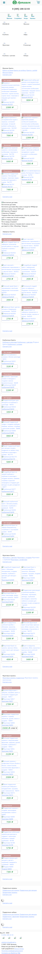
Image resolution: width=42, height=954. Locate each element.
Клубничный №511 (8, 363)
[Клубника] (10, 36)
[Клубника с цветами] (10, 57)
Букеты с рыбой (32, 70)
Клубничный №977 (8, 491)
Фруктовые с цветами (10, 557)
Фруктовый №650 (27, 580)
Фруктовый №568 (27, 656)
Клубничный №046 (8, 512)
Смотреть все (7, 74)
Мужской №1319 (27, 97)
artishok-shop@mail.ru (9, 942)
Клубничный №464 (8, 536)
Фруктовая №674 (7, 795)
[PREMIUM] (10, 26)
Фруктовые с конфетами (19, 559)
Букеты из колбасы (20, 70)
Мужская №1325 (27, 134)
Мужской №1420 (27, 160)
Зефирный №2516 (8, 255)
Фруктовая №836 (7, 819)
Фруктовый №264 (7, 635)
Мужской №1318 (7, 132)
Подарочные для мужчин (11, 890)
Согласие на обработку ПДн (11, 953)
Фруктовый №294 (7, 656)
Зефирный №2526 (8, 315)
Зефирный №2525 (28, 297)
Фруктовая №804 (7, 725)
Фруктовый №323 (7, 602)
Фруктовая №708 (7, 845)
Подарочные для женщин (28, 890)
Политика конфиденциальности (12, 951)
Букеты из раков (8, 70)
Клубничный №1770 (8, 459)
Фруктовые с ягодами (24, 557)
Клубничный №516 (8, 409)
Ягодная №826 (7, 869)
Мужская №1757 (7, 186)
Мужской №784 (27, 179)
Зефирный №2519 (28, 276)
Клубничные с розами (15, 344)
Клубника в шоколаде (10, 342)
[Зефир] (31, 36)
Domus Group (19, 948)
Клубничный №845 (8, 433)
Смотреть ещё (7, 196)
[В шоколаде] (31, 47)
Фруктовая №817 (7, 701)
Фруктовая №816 (7, 774)
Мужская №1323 (7, 104)
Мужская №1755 (7, 158)
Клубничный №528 (8, 387)
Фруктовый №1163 (28, 609)
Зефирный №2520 (28, 250)
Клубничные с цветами (25, 342)
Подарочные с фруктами (11, 916)
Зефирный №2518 (8, 297)
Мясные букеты (8, 72)
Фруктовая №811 (7, 751)
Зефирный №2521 (8, 276)
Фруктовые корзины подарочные (13, 678)
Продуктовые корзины (10, 892)
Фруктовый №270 (27, 635)
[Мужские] (31, 26)
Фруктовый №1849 (8, 580)
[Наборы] (31, 57)
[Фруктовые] (10, 47)
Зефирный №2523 (28, 321)
